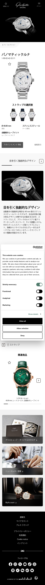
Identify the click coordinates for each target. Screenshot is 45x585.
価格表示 (37, 145)
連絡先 (22, 517)
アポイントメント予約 (12, 145)
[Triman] (36, 578)
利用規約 (22, 535)
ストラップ (15, 344)
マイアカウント (22, 521)
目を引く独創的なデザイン (22, 161)
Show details (33, 314)
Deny (22, 336)
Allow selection (23, 328)
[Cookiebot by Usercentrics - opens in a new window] (32, 247)
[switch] (39, 291)
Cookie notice (22, 539)
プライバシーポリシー (22, 531)
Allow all (22, 321)
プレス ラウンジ (22, 525)
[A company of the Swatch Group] (19, 578)
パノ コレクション (9, 45)
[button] (41, 161)
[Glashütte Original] (22, 5)
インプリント (22, 543)
